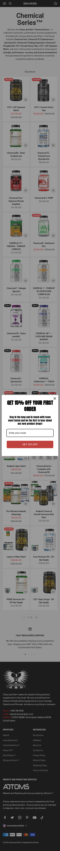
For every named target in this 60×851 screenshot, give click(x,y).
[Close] (54, 398)
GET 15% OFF (30, 444)
